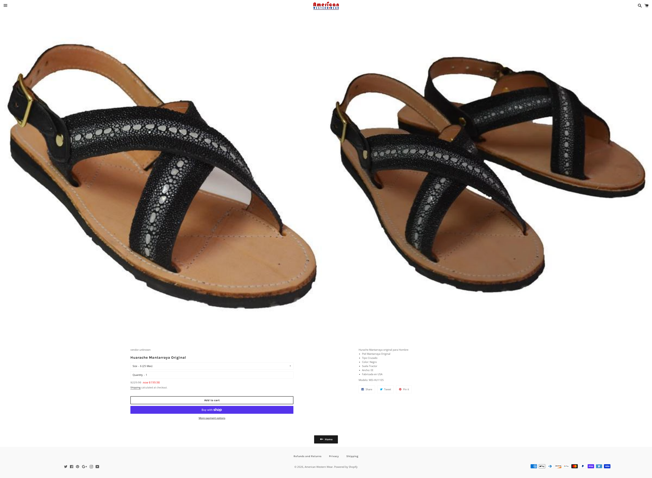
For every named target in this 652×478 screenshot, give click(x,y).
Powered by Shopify (346, 466)
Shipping (135, 387)
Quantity (138, 375)
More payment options (212, 418)
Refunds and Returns (307, 456)
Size (135, 366)
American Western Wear (319, 466)
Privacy (334, 456)
